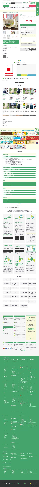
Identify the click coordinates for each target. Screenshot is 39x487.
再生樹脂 (4, 424)
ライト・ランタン (22, 401)
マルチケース (5, 397)
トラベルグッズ (31, 388)
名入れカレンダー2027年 (14, 384)
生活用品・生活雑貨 (23, 359)
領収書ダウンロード (17, 333)
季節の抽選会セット (14, 436)
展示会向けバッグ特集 (22, 453)
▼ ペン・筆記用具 (24, 283)
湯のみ (4, 404)
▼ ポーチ (23, 279)
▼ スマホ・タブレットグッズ (6, 288)
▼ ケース (32, 279)
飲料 (30, 405)
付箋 (12, 376)
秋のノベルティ (13, 447)
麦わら (4, 436)
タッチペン (13, 397)
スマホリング (13, 399)
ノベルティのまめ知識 (6, 322)
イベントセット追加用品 (14, 437)
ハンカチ (30, 372)
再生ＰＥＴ (5, 423)
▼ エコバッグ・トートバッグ (6, 280)
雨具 (30, 379)
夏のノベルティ (13, 446)
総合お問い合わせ (6, 328)
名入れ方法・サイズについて (23, 32)
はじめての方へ (5, 319)
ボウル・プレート (22, 389)
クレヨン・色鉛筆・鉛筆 (14, 373)
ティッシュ (22, 367)
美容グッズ (22, 405)
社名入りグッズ (14, 426)
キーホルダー (22, 365)
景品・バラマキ (13, 424)
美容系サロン (31, 472)
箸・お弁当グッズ (22, 386)
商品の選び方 (16, 322)
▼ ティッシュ (15, 292)
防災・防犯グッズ (23, 395)
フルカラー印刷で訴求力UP (5, 456)
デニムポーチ (5, 387)
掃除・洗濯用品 (22, 360)
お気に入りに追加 (33, 48)
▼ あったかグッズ (15, 305)
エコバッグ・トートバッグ (5, 121)
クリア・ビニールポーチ (6, 383)
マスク (30, 360)
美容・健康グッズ (23, 403)
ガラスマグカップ (5, 403)
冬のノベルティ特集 (4, 465)
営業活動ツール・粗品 (14, 421)
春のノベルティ (13, 445)
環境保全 (4, 472)
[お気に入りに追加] (8, 94)
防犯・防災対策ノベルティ (31, 456)
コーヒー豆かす (5, 435)
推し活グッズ (13, 442)
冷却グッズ (31, 392)
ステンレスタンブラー (14, 360)
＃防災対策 (19, 10)
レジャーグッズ (31, 386)
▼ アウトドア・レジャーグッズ (32, 302)
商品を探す (5, 12)
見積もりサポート (28, 50)
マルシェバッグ (10, 121)
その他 (13, 403)
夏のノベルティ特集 (4, 462)
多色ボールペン (13, 372)
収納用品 (22, 361)
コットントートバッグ (5, 360)
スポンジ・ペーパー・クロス (23, 390)
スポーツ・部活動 (14, 439)
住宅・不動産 (22, 472)
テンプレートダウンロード (32, 75)
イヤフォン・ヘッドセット (14, 398)
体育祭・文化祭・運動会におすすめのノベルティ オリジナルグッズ (23, 455)
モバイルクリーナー (14, 401)
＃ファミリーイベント (23, 10)
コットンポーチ (5, 385)
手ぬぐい (30, 373)
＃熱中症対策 (15, 10)
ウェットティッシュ (22, 368)
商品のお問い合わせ (34, 50)
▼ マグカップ (6, 283)
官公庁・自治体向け (6, 470)
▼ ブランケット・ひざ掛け (32, 293)
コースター (22, 388)
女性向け (22, 424)
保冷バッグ (5, 369)
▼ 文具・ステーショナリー (32, 284)
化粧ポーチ (5, 388)
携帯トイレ (31, 387)
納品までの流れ (16, 317)
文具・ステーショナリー (14, 375)
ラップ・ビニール (22, 391)
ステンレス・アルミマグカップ (6, 402)
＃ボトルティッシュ (28, 10)
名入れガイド (19, 75)
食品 (30, 404)
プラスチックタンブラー (14, 361)
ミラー (21, 406)
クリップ (13, 387)
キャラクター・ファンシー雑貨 (23, 421)
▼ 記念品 (23, 287)
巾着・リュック (5, 376)
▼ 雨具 (24, 301)
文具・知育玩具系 (22, 419)
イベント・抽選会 (14, 429)
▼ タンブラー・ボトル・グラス (15, 284)
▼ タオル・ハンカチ (6, 301)
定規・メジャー (13, 385)
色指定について (16, 330)
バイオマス (5, 437)
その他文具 (13, 389)
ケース (4, 392)
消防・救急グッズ (5, 474)
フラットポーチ (5, 389)
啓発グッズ (31, 367)
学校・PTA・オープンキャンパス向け (15, 470)
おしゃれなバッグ (5, 373)
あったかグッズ (31, 394)
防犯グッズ (31, 419)
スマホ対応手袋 (13, 402)
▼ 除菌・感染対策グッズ (32, 297)
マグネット (13, 386)
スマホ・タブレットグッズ (15, 391)
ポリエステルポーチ (5, 384)
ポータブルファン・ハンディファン (32, 377)
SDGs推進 (5, 471)
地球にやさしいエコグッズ (14, 454)
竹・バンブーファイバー (6, 433)
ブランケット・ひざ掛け (23, 382)
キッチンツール (22, 385)
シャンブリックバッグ (5, 368)
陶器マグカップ (5, 400)
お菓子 (30, 403)
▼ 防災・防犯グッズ (15, 296)
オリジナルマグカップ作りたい (5, 459)
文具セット (13, 388)
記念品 (7, 12)
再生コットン (5, 422)
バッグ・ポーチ (13, 471)
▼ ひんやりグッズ (6, 305)
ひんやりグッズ (31, 391)
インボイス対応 (16, 335)
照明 (21, 377)
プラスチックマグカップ (6, 401)
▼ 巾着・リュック (15, 279)
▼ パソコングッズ (15, 287)
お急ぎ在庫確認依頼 (23, 50)
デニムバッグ (5, 367)
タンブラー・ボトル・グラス (15, 359)
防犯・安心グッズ (22, 422)
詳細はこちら (22, 350)
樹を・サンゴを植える (5, 447)
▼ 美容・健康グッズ (24, 296)
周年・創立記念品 (14, 418)
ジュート (4, 434)
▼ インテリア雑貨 (24, 292)
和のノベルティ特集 (30, 453)
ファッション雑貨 (22, 425)
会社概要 (5, 317)
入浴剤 (21, 404)
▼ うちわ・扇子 (15, 301)
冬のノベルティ (13, 448)
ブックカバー (13, 383)
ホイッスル (22, 400)
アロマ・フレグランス (23, 378)
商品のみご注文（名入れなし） (14, 207)
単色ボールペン (13, 371)
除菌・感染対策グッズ (32, 359)
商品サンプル (16, 325)
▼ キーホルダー (6, 292)
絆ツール (13, 423)
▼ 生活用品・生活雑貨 (32, 288)
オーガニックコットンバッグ (6, 361)
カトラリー (22, 387)
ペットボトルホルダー (14, 367)
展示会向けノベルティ (6, 419)
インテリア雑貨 (22, 373)
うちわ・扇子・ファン (32, 376)
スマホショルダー (13, 400)
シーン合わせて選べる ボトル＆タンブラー (23, 458)
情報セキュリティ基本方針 (21, 483)
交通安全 (4, 473)
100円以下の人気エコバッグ (5, 453)
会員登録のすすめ (18, 319)
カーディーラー (31, 471)
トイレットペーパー (23, 369)
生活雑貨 (30, 421)
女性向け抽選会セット (14, 435)
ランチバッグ (5, 371)
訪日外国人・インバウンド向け (32, 426)
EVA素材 (4, 438)
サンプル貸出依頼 (6, 333)
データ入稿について (24, 75)
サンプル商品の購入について (29, 32)
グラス (13, 368)
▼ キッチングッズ (6, 296)
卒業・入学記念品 (4, 122)
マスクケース (31, 361)
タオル (30, 371)
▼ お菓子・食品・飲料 (24, 306)
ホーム (3, 12)
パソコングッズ (14, 405)
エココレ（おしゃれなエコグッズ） (15, 455)
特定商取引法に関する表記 (27, 483)
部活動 (13, 472)
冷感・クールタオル (31, 374)
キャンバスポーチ (5, 386)
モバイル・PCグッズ (31, 420)
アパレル (21, 471)
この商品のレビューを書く (19, 82)
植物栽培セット (22, 379)
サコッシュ (5, 372)
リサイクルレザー (5, 425)
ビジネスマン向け (31, 423)
